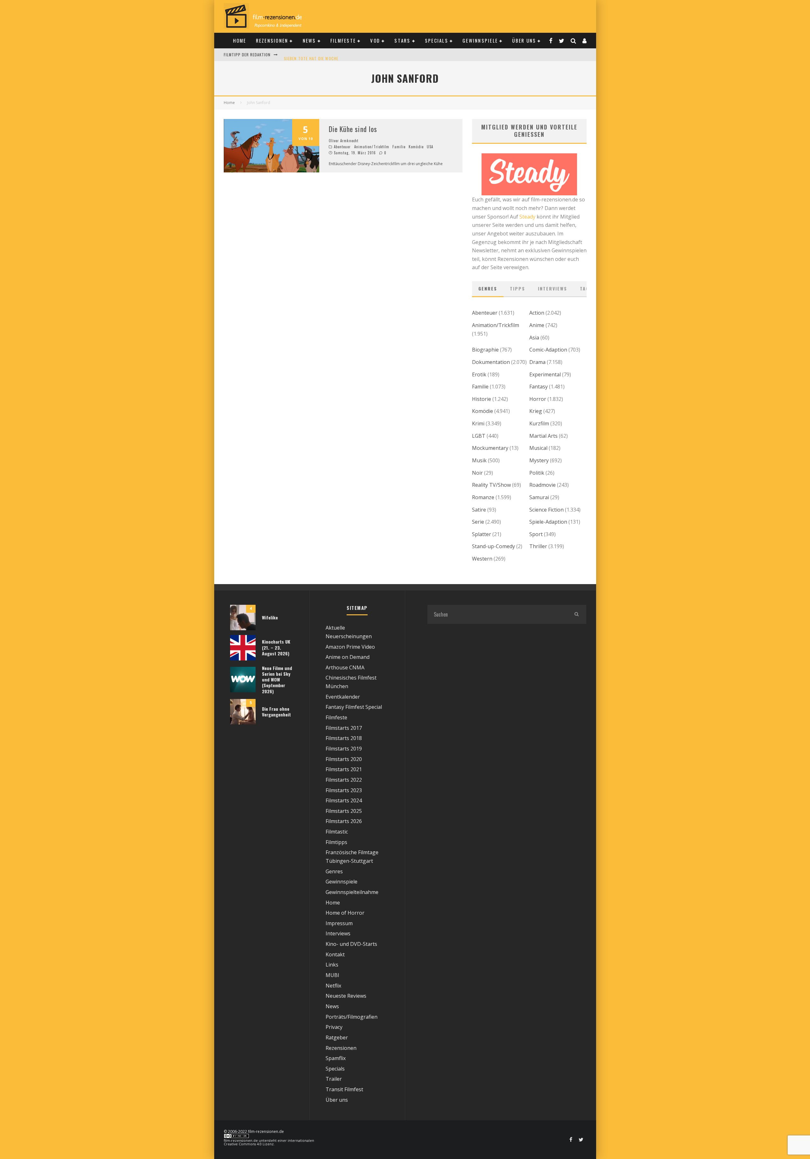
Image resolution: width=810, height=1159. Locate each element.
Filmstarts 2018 (344, 738)
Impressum (339, 923)
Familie (398, 146)
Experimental (545, 374)
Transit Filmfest (344, 1089)
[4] (243, 628)
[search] (576, 614)
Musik (479, 460)
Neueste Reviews (346, 995)
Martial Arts (543, 435)
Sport (536, 534)
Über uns (524, 40)
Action (536, 312)
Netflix (333, 985)
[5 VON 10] (271, 170)
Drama (537, 362)
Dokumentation (491, 362)
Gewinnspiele (480, 40)
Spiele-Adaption (548, 521)
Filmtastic (337, 831)
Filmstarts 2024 (344, 800)
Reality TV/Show (491, 484)
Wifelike (270, 617)
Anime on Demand (348, 656)
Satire (479, 509)
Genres (487, 288)
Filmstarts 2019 (344, 748)
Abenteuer (342, 146)
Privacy (334, 1026)
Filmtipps (336, 842)
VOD (375, 40)
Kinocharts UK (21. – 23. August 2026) (276, 647)
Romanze (483, 497)
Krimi (478, 423)
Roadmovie (542, 484)
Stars (402, 40)
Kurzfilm (539, 423)
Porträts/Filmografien (351, 1016)
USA (430, 146)
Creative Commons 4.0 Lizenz (249, 1144)
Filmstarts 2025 (344, 810)
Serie (478, 521)
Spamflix (336, 1058)
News (309, 40)
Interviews (552, 288)
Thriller (538, 546)
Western (482, 558)
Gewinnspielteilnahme (352, 892)
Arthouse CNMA (345, 667)
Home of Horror (345, 912)
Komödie (416, 146)
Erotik (479, 374)
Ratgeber (337, 1037)
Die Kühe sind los (353, 129)
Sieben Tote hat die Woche (311, 54)
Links (332, 964)
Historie (481, 398)
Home (239, 40)
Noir (477, 472)
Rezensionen (272, 40)
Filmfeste (343, 40)
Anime (536, 325)
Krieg (535, 411)
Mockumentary (490, 447)
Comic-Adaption (548, 349)
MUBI (332, 975)
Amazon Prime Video (350, 646)
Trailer (334, 1078)
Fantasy (538, 386)
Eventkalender (343, 696)
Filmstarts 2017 (344, 727)
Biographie (485, 349)
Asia (534, 337)
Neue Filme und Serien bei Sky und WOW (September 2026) (277, 680)
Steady (527, 216)
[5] (243, 722)
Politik (536, 472)
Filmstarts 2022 (344, 779)
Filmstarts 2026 (344, 821)
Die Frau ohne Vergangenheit (276, 711)
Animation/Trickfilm (372, 146)
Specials (436, 40)
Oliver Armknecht (344, 140)
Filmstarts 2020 (344, 759)
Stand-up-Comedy (493, 546)
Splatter (481, 534)
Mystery (539, 460)
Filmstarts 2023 (344, 790)
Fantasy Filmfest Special (354, 706)
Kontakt (335, 954)
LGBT (478, 435)
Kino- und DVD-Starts (351, 943)
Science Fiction (546, 509)
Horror (537, 398)
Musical (538, 447)
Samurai (539, 497)
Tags (586, 288)
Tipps (517, 288)
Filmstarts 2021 (344, 769)
